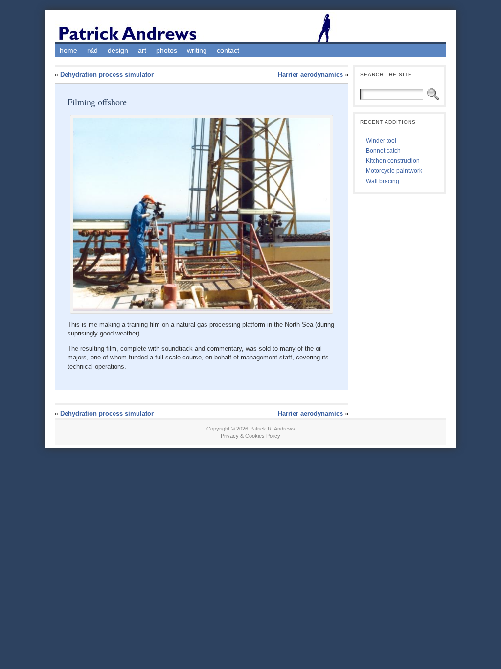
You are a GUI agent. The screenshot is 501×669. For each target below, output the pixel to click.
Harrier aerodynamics (310, 74)
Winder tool (381, 140)
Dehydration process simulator (107, 74)
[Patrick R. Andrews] (250, 27)
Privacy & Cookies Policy (250, 436)
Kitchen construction (393, 160)
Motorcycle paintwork (394, 170)
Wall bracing (382, 181)
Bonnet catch (383, 150)
